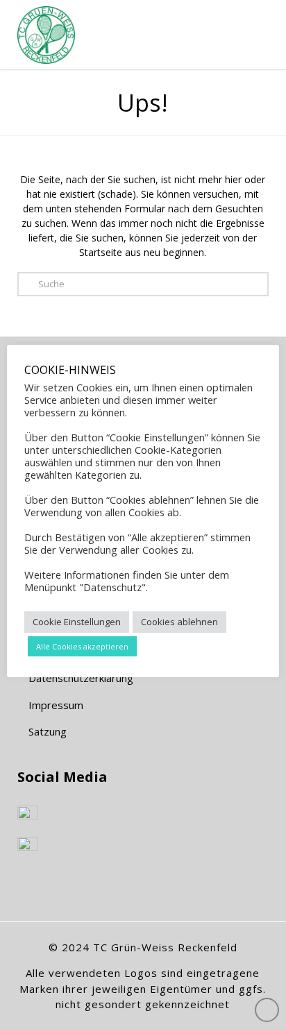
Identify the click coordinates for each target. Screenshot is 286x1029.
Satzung (46, 731)
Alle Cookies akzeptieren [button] (82, 646)
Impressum (54, 705)
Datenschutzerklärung (79, 678)
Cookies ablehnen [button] (179, 621)
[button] (248, 27)
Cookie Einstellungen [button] (77, 621)
